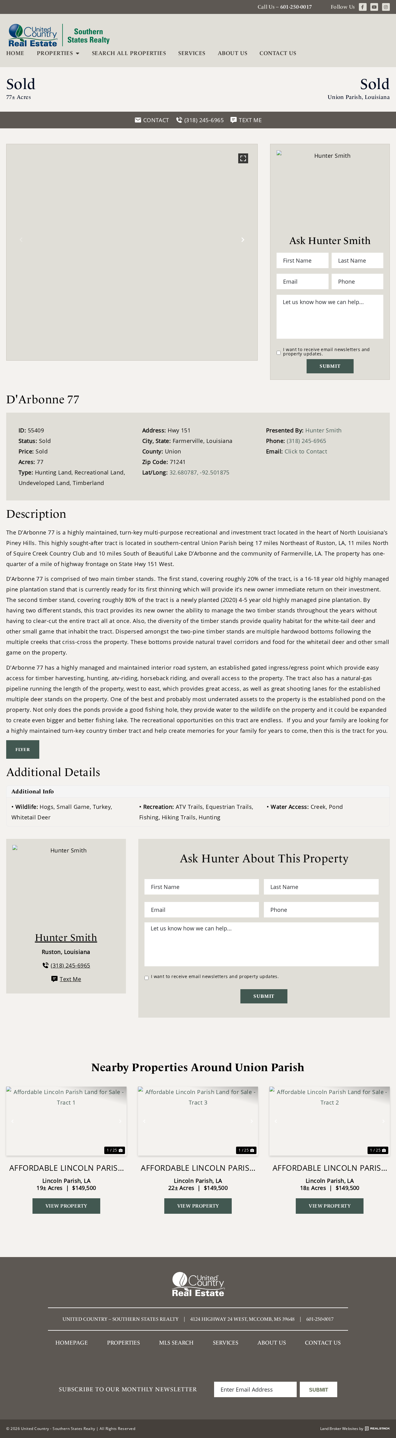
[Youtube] (374, 7)
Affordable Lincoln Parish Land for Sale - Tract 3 (198, 1168)
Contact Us (278, 53)
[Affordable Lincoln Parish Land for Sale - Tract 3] (198, 1121)
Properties (55, 53)
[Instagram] (386, 7)
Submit (330, 366)
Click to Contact (306, 451)
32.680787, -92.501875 (200, 472)
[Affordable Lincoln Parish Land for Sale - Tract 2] (329, 1121)
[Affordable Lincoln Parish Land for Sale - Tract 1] (66, 1121)
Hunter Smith (323, 430)
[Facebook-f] (363, 7)
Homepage (71, 1342)
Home (15, 53)
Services (191, 53)
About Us (233, 53)
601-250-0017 (296, 7)
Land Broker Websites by (341, 1429)
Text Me (70, 979)
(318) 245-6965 (306, 440)
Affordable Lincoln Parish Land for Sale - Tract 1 (66, 1168)
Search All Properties (129, 53)
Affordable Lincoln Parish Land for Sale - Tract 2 (330, 1168)
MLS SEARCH (176, 1342)
